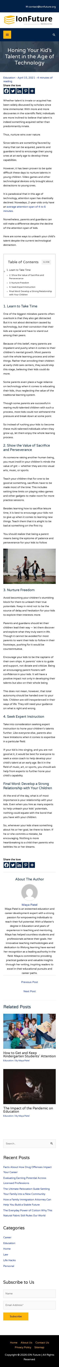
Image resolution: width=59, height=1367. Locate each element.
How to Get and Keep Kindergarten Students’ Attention (29, 1054)
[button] (54, 34)
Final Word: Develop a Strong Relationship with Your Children (30, 293)
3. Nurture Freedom (19, 282)
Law (5, 1254)
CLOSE (46, 262)
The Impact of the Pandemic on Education (28, 1110)
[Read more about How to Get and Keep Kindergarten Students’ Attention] (29, 1031)
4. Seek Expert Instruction (22, 287)
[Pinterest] (26, 91)
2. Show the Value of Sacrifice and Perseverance (26, 277)
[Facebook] (6, 91)
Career (7, 1237)
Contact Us (42, 1342)
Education (9, 77)
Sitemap (39, 1347)
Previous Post (29, 982)
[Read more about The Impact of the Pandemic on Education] (29, 1086)
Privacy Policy (23, 1347)
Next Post (29, 991)
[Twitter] (13, 91)
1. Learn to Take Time (18, 270)
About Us (26, 1342)
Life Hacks (9, 1260)
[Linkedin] (19, 91)
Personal (8, 1266)
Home (7, 1248)
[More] (32, 91)
